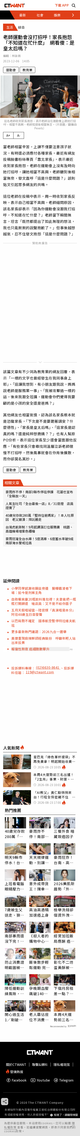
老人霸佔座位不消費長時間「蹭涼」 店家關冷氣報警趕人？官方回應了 (39, 1017)
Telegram (66, 1080)
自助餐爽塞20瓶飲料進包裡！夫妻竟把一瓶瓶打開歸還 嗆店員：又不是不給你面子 (43, 601)
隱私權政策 (62, 1064)
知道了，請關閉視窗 (66, 1115)
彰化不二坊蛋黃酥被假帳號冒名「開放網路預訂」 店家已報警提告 (63, 964)
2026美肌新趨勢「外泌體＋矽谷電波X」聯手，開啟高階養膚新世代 (64, 886)
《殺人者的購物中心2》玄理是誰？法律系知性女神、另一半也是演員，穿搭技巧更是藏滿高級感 (39, 938)
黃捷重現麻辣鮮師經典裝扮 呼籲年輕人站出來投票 (43, 640)
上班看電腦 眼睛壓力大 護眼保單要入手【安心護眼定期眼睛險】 (14, 886)
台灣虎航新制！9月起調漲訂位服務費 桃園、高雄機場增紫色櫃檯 (39, 529)
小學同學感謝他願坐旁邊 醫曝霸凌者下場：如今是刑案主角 (41, 590)
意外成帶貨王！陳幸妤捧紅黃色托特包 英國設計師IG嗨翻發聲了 (39, 886)
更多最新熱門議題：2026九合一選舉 (38, 631)
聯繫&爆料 (40, 1064)
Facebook (19, 1080)
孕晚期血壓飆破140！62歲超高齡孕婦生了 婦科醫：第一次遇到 (39, 990)
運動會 (11, 69)
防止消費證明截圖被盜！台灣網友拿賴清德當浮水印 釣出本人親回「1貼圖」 (15, 964)
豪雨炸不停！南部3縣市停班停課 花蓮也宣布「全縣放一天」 (39, 493)
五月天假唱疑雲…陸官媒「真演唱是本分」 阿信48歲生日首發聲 (44, 612)
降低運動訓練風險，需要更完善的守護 (14, 990)
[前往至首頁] (15, 5)
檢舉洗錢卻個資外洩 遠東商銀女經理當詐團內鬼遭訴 (63, 912)
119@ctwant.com (40, 671)
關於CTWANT (16, 1064)
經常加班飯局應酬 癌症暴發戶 (64, 938)
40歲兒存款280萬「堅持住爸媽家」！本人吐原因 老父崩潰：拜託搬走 (40, 517)
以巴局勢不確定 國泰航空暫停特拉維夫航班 (43, 623)
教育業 (27, 69)
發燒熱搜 (16, 1071)
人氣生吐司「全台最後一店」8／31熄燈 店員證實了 (39, 505)
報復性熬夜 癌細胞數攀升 (30, 649)
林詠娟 (16, 56)
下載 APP (62, 5)
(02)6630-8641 (48, 667)
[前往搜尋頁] (73, 5)
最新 (22, 15)
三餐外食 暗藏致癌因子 (64, 833)
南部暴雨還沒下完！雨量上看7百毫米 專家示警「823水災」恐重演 (14, 938)
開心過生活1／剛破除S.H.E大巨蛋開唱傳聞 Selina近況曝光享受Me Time (15, 1017)
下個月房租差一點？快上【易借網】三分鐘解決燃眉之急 (63, 990)
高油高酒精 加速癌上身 (39, 912)
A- (18, 135)
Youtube (43, 1080)
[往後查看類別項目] (70, 15)
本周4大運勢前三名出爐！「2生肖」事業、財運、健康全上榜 (63, 1017)
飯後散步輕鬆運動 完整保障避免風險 (39, 964)
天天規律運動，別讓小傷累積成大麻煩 (39, 860)
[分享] (4, 1101)
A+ (8, 135)
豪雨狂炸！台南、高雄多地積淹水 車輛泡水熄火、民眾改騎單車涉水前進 (64, 860)
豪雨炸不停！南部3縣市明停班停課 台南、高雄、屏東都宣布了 (39, 833)
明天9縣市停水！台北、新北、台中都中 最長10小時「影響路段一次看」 (15, 860)
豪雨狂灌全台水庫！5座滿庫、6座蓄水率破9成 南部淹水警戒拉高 (40, 540)
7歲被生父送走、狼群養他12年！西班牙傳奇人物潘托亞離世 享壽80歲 (15, 912)
